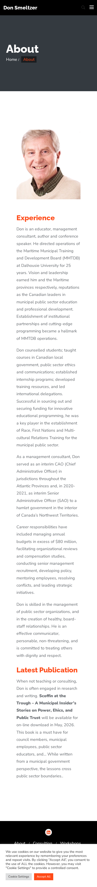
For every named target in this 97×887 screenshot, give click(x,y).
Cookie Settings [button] (18, 877)
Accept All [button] (44, 877)
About (19, 843)
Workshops (70, 843)
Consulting (42, 843)
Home (11, 59)
